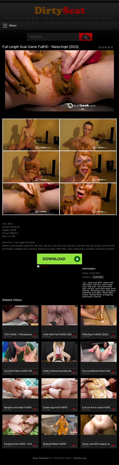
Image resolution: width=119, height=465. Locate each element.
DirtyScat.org (79, 458)
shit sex (97, 284)
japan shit (108, 282)
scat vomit (107, 284)
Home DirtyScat (40, 458)
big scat (92, 286)
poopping (108, 294)
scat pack (111, 290)
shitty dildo (107, 292)
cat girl (90, 288)
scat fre (97, 296)
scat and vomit (102, 288)
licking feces (95, 294)
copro (85, 294)
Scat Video (98, 277)
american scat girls (91, 292)
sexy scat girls (95, 282)
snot (84, 286)
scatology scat (97, 290)
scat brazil (87, 296)
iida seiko (87, 284)
